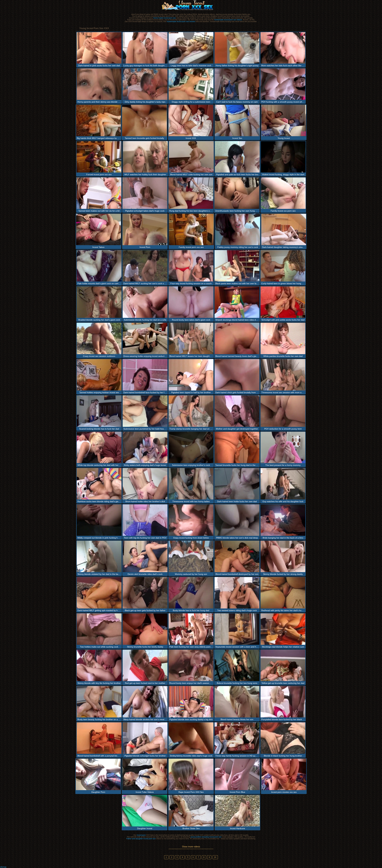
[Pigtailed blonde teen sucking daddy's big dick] (191, 701)
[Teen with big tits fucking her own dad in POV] (145, 520)
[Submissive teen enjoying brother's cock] (191, 447)
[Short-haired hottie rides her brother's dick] (145, 483)
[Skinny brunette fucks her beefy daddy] (145, 629)
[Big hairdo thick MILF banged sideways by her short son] (98, 120)
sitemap (3, 867)
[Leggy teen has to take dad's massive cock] (191, 48)
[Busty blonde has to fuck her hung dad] (191, 592)
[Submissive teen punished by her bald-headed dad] (145, 411)
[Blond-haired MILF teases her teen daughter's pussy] (191, 338)
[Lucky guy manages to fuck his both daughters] (145, 48)
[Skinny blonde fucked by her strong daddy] (283, 556)
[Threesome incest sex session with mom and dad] (283, 374)
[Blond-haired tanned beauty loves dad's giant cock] (237, 338)
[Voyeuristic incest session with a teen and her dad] (237, 629)
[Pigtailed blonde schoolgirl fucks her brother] (145, 738)
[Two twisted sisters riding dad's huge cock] (237, 592)
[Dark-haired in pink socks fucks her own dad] (99, 48)
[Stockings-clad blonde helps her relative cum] (283, 629)
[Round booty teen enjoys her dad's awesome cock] (191, 665)
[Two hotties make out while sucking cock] (99, 629)
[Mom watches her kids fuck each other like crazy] (283, 48)
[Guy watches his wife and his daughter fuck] (283, 483)
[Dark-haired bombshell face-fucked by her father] (145, 374)
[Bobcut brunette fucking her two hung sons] (237, 665)
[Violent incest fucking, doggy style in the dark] (283, 157)
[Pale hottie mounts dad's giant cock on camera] (99, 266)
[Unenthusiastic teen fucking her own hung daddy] (236, 193)
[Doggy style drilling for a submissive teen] (191, 84)
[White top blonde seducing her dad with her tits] (99, 447)
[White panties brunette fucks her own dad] (283, 338)
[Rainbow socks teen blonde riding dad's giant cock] (99, 483)
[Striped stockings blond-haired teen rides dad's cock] (237, 302)
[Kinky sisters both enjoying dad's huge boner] (145, 447)
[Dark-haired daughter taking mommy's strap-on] (283, 229)
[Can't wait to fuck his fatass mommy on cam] (237, 84)
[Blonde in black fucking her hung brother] (283, 738)
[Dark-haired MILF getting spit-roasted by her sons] (99, 592)
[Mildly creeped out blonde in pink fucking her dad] (99, 520)
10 (215, 857)
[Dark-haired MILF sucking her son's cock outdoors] (145, 266)
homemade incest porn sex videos (228, 20)
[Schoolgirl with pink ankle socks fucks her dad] (283, 302)
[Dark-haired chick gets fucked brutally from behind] (237, 374)
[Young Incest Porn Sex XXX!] (191, 5)
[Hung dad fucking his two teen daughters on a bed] (190, 193)
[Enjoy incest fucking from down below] (191, 520)
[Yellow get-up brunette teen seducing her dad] (283, 665)
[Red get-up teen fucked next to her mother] (145, 665)
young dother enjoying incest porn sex (206, 837)
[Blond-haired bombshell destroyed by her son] (237, 556)
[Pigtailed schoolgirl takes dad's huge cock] (145, 193)
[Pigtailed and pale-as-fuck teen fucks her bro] (237, 157)
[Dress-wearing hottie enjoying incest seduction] (145, 338)
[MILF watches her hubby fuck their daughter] (145, 157)
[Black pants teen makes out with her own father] (237, 266)
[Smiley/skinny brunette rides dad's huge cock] (191, 738)
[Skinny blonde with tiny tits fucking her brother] (99, 665)
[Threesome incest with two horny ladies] (191, 483)
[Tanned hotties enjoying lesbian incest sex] (99, 374)
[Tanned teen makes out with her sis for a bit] (99, 193)
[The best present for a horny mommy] (283, 447)
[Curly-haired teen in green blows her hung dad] (283, 266)
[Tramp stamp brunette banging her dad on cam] (191, 411)
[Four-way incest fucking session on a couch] (191, 266)
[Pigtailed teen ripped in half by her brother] (191, 374)
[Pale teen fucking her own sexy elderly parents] (191, 629)
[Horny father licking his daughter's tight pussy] (237, 48)
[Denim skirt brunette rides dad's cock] (145, 556)
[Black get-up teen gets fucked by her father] (145, 592)
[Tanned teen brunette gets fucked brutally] (144, 120)
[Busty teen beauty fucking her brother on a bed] (99, 701)
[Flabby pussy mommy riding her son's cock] (237, 229)
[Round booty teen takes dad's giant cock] (191, 302)
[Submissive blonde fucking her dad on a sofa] (145, 302)
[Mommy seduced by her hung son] (191, 556)
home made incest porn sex (164, 18)
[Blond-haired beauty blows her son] (237, 701)
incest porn (141, 835)
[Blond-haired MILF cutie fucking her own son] (191, 157)
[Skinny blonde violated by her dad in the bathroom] (99, 556)
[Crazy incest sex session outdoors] (99, 338)
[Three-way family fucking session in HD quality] (237, 738)
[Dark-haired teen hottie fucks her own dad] (237, 483)
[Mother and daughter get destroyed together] (237, 411)
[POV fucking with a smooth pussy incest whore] (283, 84)
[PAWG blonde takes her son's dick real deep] (237, 520)
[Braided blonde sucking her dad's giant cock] (99, 302)
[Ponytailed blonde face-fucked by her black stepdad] (283, 701)
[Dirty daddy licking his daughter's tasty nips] (145, 84)
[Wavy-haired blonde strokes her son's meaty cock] (145, 701)
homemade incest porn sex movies (181, 21)
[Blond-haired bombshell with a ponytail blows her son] (99, 738)
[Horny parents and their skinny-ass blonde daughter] (99, 84)
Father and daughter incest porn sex (141, 839)
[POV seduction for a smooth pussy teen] (283, 411)
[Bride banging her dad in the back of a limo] (283, 520)
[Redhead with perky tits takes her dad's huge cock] (283, 592)
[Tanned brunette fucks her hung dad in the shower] (237, 447)
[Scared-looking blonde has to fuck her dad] (99, 411)
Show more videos (191, 846)
